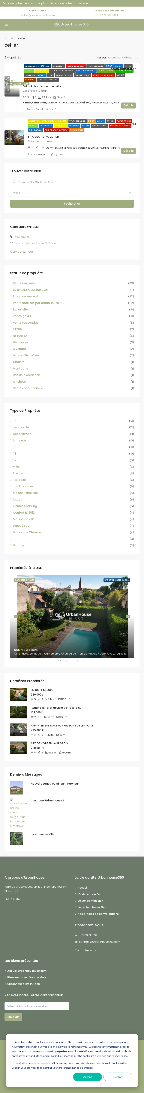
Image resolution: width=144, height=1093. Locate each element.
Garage (18, 545)
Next (128, 616)
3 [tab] (74, 661)
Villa (16, 467)
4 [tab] (79, 661)
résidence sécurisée (103, 75)
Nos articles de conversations (98, 914)
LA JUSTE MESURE (42, 690)
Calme (118, 66)
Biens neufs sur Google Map (26, 977)
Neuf (50, 75)
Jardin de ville (106, 70)
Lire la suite (12, 899)
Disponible (20, 342)
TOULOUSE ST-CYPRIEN (56, 130)
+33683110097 (37, 10)
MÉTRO (42, 75)
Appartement (23, 434)
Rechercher (72, 204)
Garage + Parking (86, 70)
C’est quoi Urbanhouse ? (47, 800)
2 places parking (25, 506)
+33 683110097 (24, 237)
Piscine (18, 473)
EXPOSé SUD (41, 70)
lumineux (19, 440)
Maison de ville (23, 519)
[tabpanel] (72, 616)
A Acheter (20, 382)
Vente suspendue (25, 323)
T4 (15, 421)
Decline (117, 1076)
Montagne (20, 368)
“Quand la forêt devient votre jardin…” (56, 708)
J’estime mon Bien (90, 894)
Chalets (19, 362)
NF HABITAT (58, 66)
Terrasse (30, 79)
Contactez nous (22, 252)
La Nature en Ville (42, 834)
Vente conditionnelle (28, 388)
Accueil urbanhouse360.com (26, 971)
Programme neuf (76, 66)
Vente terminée (95, 66)
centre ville (21, 427)
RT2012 (120, 75)
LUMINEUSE (30, 75)
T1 (14, 539)
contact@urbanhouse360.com (37, 15)
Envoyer (13, 1017)
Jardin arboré (23, 486)
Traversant (76, 130)
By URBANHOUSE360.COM (37, 66)
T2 (14, 460)
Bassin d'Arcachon (26, 375)
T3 (14, 454)
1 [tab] (62, 661)
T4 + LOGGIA (35, 130)
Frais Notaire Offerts (62, 70)
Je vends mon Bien (90, 901)
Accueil (83, 888)
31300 (91, 121)
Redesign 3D (22, 316)
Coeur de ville (124, 121)
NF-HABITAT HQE (64, 75)
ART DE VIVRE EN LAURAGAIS (49, 743)
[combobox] (123, 57)
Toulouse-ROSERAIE (48, 79)
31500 (109, 66)
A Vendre (19, 349)
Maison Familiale (25, 493)
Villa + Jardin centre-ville (42, 86)
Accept (87, 1076)
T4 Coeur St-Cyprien (43, 137)
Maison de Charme (27, 532)
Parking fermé (82, 75)
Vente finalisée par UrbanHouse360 (48, 121)
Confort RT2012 (24, 513)
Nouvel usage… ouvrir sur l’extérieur (55, 784)
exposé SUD (21, 526)
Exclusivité (46, 125)
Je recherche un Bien (92, 907)
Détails (128, 105)
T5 (14, 447)
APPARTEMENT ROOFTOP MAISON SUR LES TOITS (62, 725)
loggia (17, 499)
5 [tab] (85, 661)
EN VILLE (29, 70)
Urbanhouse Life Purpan (23, 984)
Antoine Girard (35, 109)
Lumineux (74, 125)
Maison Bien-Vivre (26, 355)
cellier (128, 66)
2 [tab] (68, 661)
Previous (16, 616)
